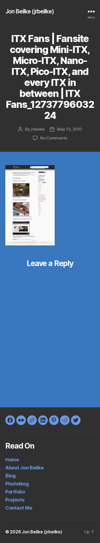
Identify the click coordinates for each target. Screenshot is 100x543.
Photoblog (17, 484)
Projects (15, 500)
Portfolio (15, 492)
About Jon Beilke (24, 467)
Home (12, 459)
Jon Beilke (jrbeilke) (29, 11)
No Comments (53, 138)
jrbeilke (38, 129)
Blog (10, 476)
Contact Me (18, 508)
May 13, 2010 (69, 129)
